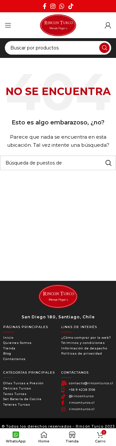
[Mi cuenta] (108, 25)
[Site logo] (58, 25)
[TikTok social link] (70, 6)
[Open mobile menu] (8, 25)
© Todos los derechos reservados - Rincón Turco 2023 (58, 426)
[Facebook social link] (44, 6)
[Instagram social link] (52, 6)
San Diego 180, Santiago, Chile (58, 316)
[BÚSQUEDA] (104, 48)
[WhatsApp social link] (61, 6)
